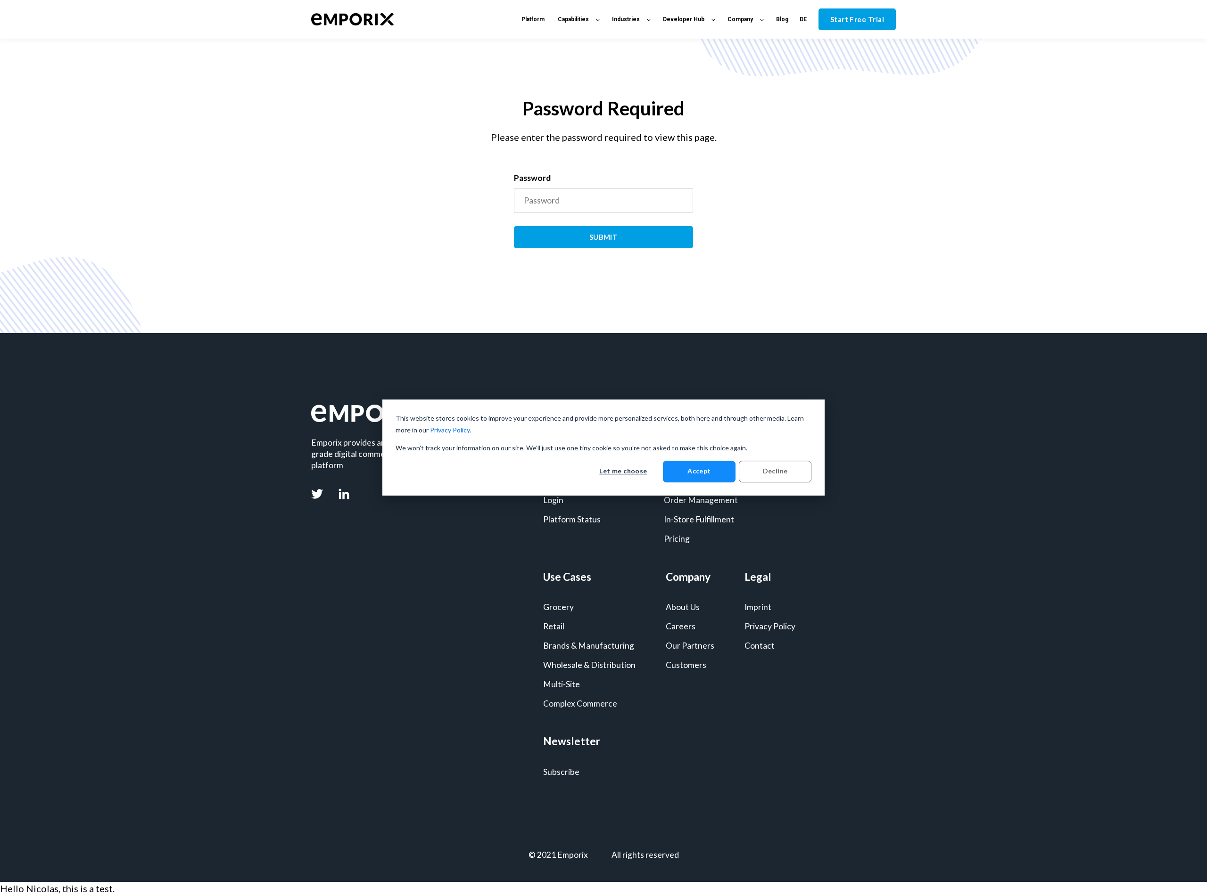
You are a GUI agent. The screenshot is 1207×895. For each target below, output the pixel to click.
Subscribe (561, 772)
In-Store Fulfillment (699, 519)
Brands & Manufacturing (588, 646)
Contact (759, 646)
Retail (553, 626)
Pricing (677, 539)
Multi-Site (561, 684)
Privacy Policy (450, 430)
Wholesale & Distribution (589, 665)
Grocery (558, 607)
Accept (699, 471)
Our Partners (690, 646)
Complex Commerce (580, 704)
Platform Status (572, 519)
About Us (683, 607)
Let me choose (623, 471)
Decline (775, 471)
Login (553, 500)
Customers (686, 665)
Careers (680, 626)
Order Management (701, 500)
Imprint (757, 607)
